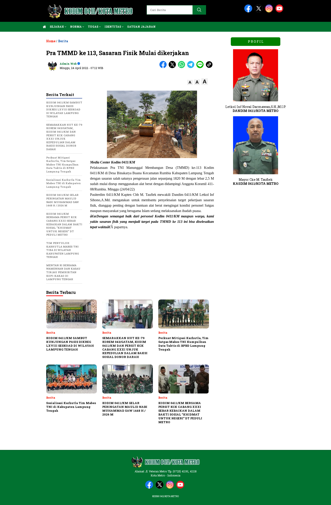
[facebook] (249, 11)
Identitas (113, 26)
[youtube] (280, 11)
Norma (76, 26)
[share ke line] (201, 67)
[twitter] (259, 11)
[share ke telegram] (191, 67)
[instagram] (269, 11)
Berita (63, 41)
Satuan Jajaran (141, 26)
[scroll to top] (317, 498)
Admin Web (68, 63)
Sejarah (57, 26)
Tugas (93, 26)
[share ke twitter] (173, 67)
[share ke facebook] (164, 67)
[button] (190, 82)
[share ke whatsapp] (182, 67)
